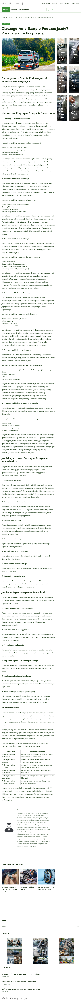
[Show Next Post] (52, 9)
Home (5, 17)
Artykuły (11, 17)
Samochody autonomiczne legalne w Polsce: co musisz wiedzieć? (74, 72)
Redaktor (20, 810)
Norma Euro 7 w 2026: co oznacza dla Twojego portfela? (62, 44)
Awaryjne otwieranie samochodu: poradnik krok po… (9, 889)
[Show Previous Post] (48, 9)
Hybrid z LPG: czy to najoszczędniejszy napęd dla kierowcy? (62, 100)
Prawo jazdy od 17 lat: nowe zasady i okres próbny (74, 45)
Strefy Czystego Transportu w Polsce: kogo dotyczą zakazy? (62, 72)
